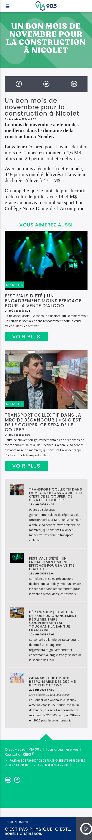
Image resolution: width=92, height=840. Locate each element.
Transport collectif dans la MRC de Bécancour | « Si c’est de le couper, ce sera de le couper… (43, 422)
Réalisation (14, 754)
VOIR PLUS (26, 336)
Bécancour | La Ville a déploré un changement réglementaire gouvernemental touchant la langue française (53, 621)
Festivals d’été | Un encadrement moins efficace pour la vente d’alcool (43, 301)
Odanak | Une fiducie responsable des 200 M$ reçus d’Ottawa (52, 682)
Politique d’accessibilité (54, 765)
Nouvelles (14, 285)
